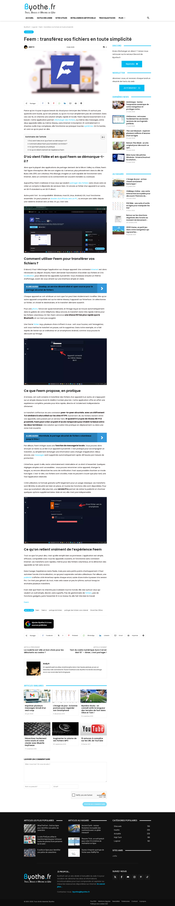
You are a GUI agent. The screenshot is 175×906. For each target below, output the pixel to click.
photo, (35, 308)
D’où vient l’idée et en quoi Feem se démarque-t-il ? (48, 141)
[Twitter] (115, 877)
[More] (81, 103)
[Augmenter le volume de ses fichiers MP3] (65, 728)
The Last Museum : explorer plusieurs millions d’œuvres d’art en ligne (138, 133)
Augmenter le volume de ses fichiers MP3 (65, 739)
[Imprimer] (75, 103)
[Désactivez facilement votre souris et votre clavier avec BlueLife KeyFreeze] (37, 728)
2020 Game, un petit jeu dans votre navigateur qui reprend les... (137, 229)
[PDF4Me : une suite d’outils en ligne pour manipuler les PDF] (118, 206)
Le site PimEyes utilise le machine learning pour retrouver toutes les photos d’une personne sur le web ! (49, 840)
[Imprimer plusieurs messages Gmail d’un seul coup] (37, 696)
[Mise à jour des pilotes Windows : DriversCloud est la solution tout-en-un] (118, 158)
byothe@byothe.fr (81, 892)
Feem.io (44, 610)
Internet (94, 269)
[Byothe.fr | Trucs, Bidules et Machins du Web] (44, 8)
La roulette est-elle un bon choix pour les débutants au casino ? (44, 651)
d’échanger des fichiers (64, 120)
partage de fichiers (55, 610)
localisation (29, 275)
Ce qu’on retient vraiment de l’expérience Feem (46, 150)
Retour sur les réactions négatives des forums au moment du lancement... (137, 217)
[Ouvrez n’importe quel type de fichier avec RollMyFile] (74, 853)
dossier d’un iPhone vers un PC (64, 198)
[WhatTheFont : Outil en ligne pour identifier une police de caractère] (29, 828)
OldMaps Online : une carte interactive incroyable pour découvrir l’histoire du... (138, 193)
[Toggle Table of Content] (101, 137)
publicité (28, 577)
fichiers (88, 593)
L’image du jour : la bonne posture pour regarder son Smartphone (65, 708)
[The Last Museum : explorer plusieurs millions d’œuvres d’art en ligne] (118, 134)
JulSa (114, 856)
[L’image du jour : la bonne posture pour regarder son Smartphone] (65, 696)
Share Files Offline (96, 610)
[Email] (70, 103)
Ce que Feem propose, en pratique (42, 147)
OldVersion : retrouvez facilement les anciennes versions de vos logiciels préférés (137, 120)
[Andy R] (26, 47)
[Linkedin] (64, 103)
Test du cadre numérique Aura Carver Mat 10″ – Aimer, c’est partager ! (88, 651)
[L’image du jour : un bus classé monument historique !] (118, 182)
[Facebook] (42, 103)
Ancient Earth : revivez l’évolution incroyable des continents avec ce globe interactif (91, 829)
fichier (36, 324)
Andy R (31, 47)
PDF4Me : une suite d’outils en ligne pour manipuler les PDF (138, 205)
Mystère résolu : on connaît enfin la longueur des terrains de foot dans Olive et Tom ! (93, 709)
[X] (48, 103)
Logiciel (34, 27)
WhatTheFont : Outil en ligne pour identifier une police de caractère (48, 827)
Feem (26, 602)
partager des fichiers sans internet (76, 610)
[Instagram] (134, 877)
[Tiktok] (147, 877)
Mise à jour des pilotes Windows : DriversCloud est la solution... (138, 157)
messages (39, 455)
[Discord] (128, 877)
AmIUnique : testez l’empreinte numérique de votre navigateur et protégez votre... (137, 105)
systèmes (88, 126)
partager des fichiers (79, 183)
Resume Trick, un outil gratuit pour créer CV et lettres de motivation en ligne (93, 840)
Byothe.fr (27, 27)
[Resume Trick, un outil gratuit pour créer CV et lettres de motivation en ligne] (74, 841)
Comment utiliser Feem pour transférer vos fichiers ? (48, 144)
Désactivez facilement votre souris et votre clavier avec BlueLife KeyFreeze (35, 742)
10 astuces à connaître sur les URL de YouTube (92, 739)
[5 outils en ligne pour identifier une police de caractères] (29, 853)
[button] (148, 18)
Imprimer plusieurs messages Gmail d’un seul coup (35, 708)
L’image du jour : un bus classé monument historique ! (136, 181)
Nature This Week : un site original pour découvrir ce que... (137, 145)
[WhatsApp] (59, 103)
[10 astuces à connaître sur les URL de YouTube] (93, 728)
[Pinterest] (53, 103)
